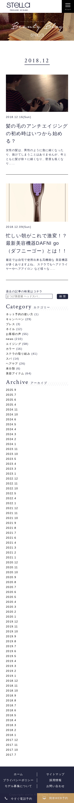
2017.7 (11, 754)
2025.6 (11, 399)
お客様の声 (13, 334)
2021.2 (11, 552)
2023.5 (11, 458)
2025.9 (11, 389)
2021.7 (11, 532)
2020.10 (12, 572)
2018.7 (11, 705)
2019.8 (11, 641)
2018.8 (11, 700)
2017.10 (12, 749)
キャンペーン (15, 319)
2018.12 (12, 680)
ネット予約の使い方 (19, 314)
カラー (10, 348)
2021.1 (11, 557)
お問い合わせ (55, 786)
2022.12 (12, 478)
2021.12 (12, 508)
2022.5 (11, 493)
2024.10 (12, 414)
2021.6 (11, 537)
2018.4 (11, 720)
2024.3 (11, 434)
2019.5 (11, 656)
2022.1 (11, 503)
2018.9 (11, 695)
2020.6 (11, 592)
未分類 (10, 368)
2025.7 (11, 394)
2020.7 (11, 587)
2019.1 (11, 675)
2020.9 (11, 577)
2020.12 (12, 562)
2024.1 (11, 444)
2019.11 (12, 626)
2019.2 (11, 670)
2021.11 (12, 513)
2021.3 (11, 547)
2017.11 (12, 744)
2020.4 (11, 601)
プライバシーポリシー (18, 780)
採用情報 (55, 780)
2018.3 (11, 725)
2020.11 (12, 567)
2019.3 (11, 665)
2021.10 (12, 518)
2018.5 (11, 715)
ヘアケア (12, 363)
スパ (9, 358)
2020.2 (11, 611)
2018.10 (12, 690)
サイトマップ (55, 774)
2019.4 (11, 661)
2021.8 (11, 527)
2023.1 (11, 473)
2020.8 (11, 582)
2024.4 (11, 429)
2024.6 (11, 419)
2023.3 (11, 468)
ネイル (10, 329)
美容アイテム (15, 373)
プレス (10, 324)
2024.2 (11, 439)
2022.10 (12, 488)
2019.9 (11, 636)
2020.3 (11, 606)
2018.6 (11, 710)
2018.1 (11, 735)
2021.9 (11, 522)
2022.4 (11, 498)
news (10, 338)
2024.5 (11, 424)
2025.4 (11, 404)
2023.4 (11, 463)
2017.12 (12, 739)
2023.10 (12, 453)
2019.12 (12, 621)
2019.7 (11, 646)
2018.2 (11, 730)
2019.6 (11, 651)
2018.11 (12, 685)
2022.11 (12, 483)
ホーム (18, 774)
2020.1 (11, 616)
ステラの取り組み (18, 353)
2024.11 (12, 409)
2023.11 (12, 449)
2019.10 (12, 631)
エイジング (13, 343)
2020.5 (11, 596)
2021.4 (11, 542)
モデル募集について (18, 786)
